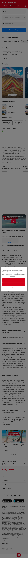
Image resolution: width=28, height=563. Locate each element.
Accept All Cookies (14, 284)
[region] (14, 279)
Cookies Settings (14, 287)
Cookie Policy (12, 275)
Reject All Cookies (14, 280)
